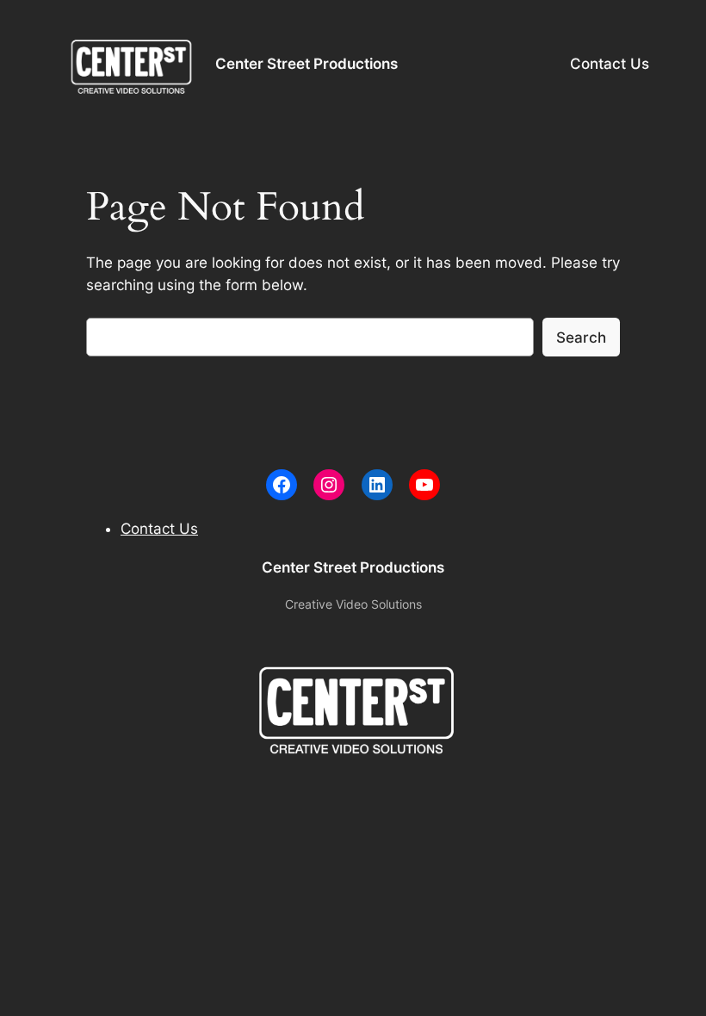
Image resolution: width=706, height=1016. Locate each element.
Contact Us (609, 63)
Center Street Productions (306, 63)
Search (581, 337)
